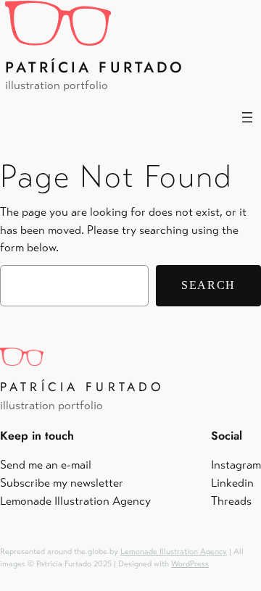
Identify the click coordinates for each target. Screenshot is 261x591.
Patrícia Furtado (95, 67)
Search (208, 285)
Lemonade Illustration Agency (173, 551)
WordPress (190, 564)
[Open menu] (247, 117)
